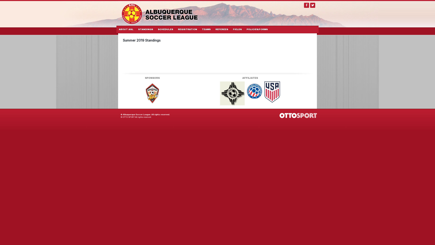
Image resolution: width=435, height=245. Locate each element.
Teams (206, 29)
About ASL (126, 29)
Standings (145, 29)
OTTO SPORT (129, 117)
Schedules (165, 29)
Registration (187, 29)
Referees (221, 29)
